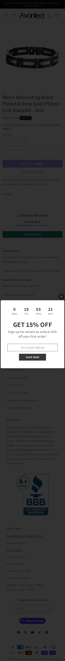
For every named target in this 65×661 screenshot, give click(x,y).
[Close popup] (61, 296)
